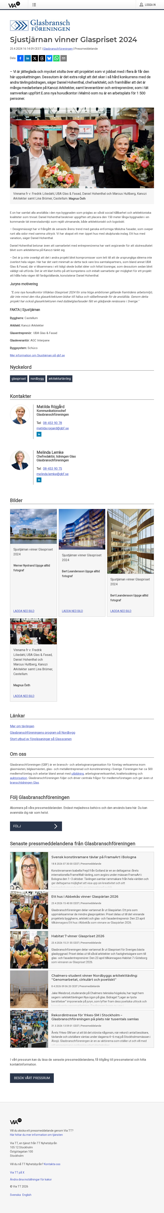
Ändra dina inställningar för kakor (31, 1179)
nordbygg (37, 379)
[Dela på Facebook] (20, 58)
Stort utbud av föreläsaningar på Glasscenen (41, 739)
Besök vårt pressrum (32, 1078)
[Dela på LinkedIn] (27, 58)
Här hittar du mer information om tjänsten (36, 1134)
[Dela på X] (35, 58)
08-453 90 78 (52, 423)
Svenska (15, 1194)
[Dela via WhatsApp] (56, 58)
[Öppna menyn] (34, 4)
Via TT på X (17, 1172)
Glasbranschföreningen (58, 48)
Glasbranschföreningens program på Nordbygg (42, 733)
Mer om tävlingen (22, 726)
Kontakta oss (52, 1164)
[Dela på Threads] (42, 58)
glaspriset (19, 379)
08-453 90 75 (52, 469)
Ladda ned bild (23, 611)
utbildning (77, 773)
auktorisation (18, 778)
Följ (17, 826)
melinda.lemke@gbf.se (53, 474)
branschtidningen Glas (24, 782)
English (26, 1194)
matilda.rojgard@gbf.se (53, 428)
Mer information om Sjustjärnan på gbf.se (37, 355)
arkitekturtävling (60, 379)
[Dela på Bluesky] (49, 58)
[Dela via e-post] (63, 58)
